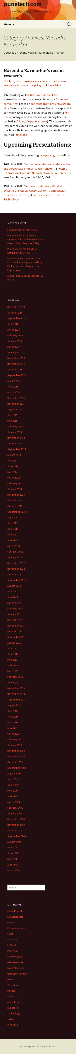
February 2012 (15, 608)
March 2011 (13, 671)
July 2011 (12, 648)
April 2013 (12, 540)
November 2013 (16, 500)
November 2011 (16, 625)
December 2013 (16, 494)
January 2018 (14, 341)
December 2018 (16, 307)
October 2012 (15, 574)
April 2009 (12, 796)
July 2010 (12, 711)
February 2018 (15, 335)
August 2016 (14, 381)
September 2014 (16, 449)
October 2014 (15, 443)
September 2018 (16, 318)
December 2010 (16, 688)
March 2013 (13, 546)
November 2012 (16, 568)
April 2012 (12, 597)
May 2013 (12, 534)
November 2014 (16, 437)
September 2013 (16, 511)
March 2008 (13, 870)
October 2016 (15, 369)
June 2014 (12, 466)
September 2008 (16, 836)
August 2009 (14, 773)
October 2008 (15, 830)
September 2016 (16, 375)
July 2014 (12, 460)
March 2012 (13, 602)
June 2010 (12, 716)
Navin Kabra (54, 85)
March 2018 (13, 329)
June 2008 (12, 853)
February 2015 (15, 426)
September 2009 (16, 767)
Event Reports (15, 916)
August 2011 (14, 642)
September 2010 (16, 699)
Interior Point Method (44, 95)
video (10, 1019)
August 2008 (14, 841)
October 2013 (15, 506)
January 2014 (14, 489)
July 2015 (12, 415)
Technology (13, 1013)
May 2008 (12, 859)
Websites (12, 1024)
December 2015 (16, 398)
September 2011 (16, 637)
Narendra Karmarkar (38, 81)
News (10, 979)
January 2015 (14, 432)
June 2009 (12, 785)
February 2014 (15, 483)
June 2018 (12, 324)
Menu (7, 24)
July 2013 (12, 523)
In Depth (11, 945)
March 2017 (13, 346)
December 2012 (16, 563)
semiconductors (13, 85)
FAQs (10, 933)
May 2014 (12, 472)
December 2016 (16, 358)
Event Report (14, 911)
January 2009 (14, 813)
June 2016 (12, 386)
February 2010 (15, 739)
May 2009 (12, 790)
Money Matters (15, 968)
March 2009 (13, 802)
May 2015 (12, 420)
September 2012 (16, 580)
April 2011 (12, 665)
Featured (12, 939)
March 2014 (13, 477)
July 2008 (12, 847)
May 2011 (12, 659)
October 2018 (15, 312)
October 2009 (15, 762)
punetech (12, 1007)
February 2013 (15, 551)
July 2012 (12, 591)
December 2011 (16, 620)
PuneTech (20, 134)
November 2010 (16, 694)
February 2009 (15, 807)
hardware (61, 81)
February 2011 (15, 676)
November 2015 (16, 403)
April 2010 (12, 728)
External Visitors (16, 928)
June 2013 (12, 528)
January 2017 (14, 352)
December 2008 (16, 819)
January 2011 (14, 682)
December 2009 (16, 750)
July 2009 (12, 779)
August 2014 (14, 455)
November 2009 (16, 756)
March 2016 (13, 392)
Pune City (12, 996)
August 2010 (14, 705)
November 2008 (16, 824)
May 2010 (12, 722)
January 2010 (14, 745)
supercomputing (32, 85)
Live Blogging (14, 956)
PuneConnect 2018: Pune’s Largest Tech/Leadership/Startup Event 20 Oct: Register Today (25, 239)
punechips (13, 1002)
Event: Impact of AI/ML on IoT (23, 229)
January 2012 (14, 614)
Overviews (13, 985)
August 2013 (14, 517)
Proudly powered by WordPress (38, 1046)
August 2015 (14, 409)
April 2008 (12, 864)
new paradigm (48, 155)
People (11, 990)
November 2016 (16, 363)
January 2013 (14, 557)
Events (11, 922)
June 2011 (12, 654)
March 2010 (13, 733)
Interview (12, 950)
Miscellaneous (15, 962)
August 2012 (14, 585)
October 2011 (15, 631)
